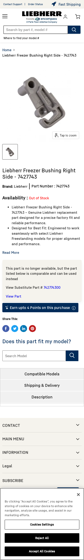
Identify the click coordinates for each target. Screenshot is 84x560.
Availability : (15, 197)
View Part (13, 296)
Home (6, 50)
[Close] (78, 494)
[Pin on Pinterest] (32, 328)
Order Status (35, 4)
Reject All (42, 538)
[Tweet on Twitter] (14, 328)
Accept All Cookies (42, 551)
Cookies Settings (42, 524)
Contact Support (12, 4)
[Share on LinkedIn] (23, 328)
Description (42, 396)
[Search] (74, 30)
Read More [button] (10, 252)
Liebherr (21, 186)
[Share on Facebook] (5, 328)
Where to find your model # (21, 38)
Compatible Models (42, 373)
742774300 (52, 287)
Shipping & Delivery (42, 385)
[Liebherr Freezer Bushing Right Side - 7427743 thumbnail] (10, 151)
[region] (42, 524)
